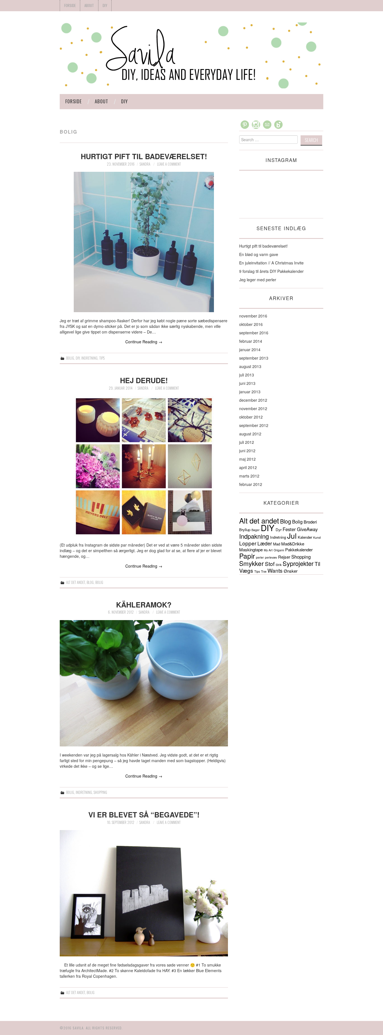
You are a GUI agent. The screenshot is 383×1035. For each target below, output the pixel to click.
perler (260, 557)
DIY (105, 5)
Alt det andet (75, 582)
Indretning (89, 358)
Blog (90, 582)
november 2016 (253, 316)
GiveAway (307, 529)
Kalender (305, 537)
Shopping (100, 792)
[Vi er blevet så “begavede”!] (144, 893)
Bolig (70, 358)
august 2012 (250, 434)
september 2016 (253, 332)
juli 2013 (246, 375)
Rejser (284, 557)
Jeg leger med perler (257, 279)
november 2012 (253, 408)
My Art (268, 550)
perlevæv (271, 557)
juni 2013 (247, 383)
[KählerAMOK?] (144, 683)
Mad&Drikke (292, 544)
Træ (263, 571)
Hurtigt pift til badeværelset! (144, 156)
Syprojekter (298, 563)
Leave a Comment (169, 164)
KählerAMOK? (144, 604)
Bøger (256, 530)
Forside (70, 5)
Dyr (279, 529)
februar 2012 (250, 484)
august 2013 (250, 366)
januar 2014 (249, 349)
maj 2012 (247, 459)
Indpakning (254, 536)
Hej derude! (144, 380)
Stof (269, 563)
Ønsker (290, 571)
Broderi (310, 522)
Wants (275, 570)
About (89, 5)
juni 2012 (247, 450)
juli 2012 (246, 442)
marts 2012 (249, 476)
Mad (276, 544)
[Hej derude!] (144, 466)
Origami (279, 550)
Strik (279, 565)
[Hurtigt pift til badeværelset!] (144, 242)
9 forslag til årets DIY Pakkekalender (271, 271)
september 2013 (253, 358)
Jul (292, 535)
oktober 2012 (251, 417)
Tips (102, 358)
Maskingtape (251, 549)
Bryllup (244, 529)
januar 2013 (249, 391)
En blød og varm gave (258, 254)
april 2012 (248, 467)
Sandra (145, 164)
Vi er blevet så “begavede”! (144, 814)
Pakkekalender (299, 549)
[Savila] (191, 55)
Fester (289, 529)
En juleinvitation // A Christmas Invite (271, 263)
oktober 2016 (251, 324)
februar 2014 (250, 341)
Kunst (317, 537)
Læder (264, 543)
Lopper (247, 543)
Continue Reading (143, 341)
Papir (247, 556)
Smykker (251, 563)
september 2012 (253, 425)
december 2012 (253, 400)
